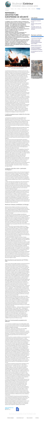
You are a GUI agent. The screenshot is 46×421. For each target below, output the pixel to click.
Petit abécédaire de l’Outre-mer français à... (36, 52)
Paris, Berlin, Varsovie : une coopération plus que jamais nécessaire (36, 28)
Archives (37, 417)
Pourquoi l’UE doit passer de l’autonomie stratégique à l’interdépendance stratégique (36, 48)
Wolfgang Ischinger (25, 19)
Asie (15, 8)
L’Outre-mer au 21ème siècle (36, 38)
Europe (12, 8)
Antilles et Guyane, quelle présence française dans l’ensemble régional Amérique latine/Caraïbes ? (36, 41)
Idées (29, 8)
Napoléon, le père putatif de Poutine (36, 24)
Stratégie (38, 8)
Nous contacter (30, 417)
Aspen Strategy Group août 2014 (9, 408)
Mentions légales (10, 417)
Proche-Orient (24, 8)
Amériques (7, 8)
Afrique (18, 8)
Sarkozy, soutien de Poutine (36, 45)
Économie (33, 8)
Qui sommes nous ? (20, 417)
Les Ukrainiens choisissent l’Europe (36, 21)
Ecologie (7, 10)
